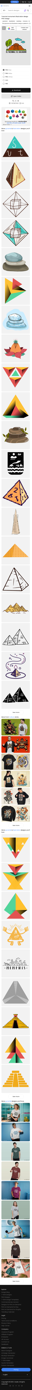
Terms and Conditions (9, 1321)
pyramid (5, 21)
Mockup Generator (7, 1356)
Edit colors (12, 28)
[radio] (3, 70)
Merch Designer (6, 1351)
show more (6, 124)
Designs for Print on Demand (11, 1305)
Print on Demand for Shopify (11, 1309)
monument (26, 21)
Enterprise (4, 1337)
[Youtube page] (19, 1385)
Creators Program (7, 1332)
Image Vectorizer (7, 1358)
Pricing (3, 1318)
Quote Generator (7, 1363)
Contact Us (5, 1342)
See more (16, 712)
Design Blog (5, 1292)
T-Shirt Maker (5, 1360)
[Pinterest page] (16, 1385)
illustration (12, 21)
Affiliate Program (7, 1334)
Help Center (5, 1326)
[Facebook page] (13, 1385)
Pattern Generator (7, 1365)
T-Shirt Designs (6, 1295)
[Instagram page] (10, 1385)
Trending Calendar (7, 1312)
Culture (11, 717)
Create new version (24, 28)
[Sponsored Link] (16, 114)
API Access (5, 1339)
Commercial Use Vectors (9, 1302)
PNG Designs (5, 1297)
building (19, 21)
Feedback (4, 1344)
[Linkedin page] (22, 1385)
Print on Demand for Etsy (9, 1307)
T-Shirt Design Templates (10, 1300)
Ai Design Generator (8, 1353)
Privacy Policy (6, 1323)
